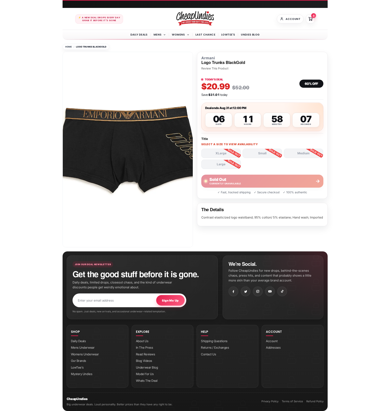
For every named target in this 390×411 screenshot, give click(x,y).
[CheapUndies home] (195, 18)
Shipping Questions (214, 341)
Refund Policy (315, 401)
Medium (303, 153)
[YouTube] (270, 291)
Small (262, 153)
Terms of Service (292, 401)
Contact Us (208, 354)
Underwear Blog (147, 367)
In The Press (144, 347)
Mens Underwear (83, 347)
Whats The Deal (147, 381)
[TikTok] (282, 291)
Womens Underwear (85, 354)
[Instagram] (258, 291)
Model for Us (145, 374)
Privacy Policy (269, 401)
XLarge (221, 153)
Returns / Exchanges (215, 347)
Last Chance (205, 35)
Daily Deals (139, 35)
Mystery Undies (81, 374)
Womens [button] (178, 35)
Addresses (273, 347)
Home (68, 46)
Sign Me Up (170, 300)
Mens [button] (158, 35)
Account (271, 341)
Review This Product (215, 68)
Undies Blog (250, 35)
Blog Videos (144, 361)
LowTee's (228, 35)
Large (221, 164)
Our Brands (78, 361)
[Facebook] (233, 291)
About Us (142, 341)
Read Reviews (145, 354)
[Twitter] (245, 291)
